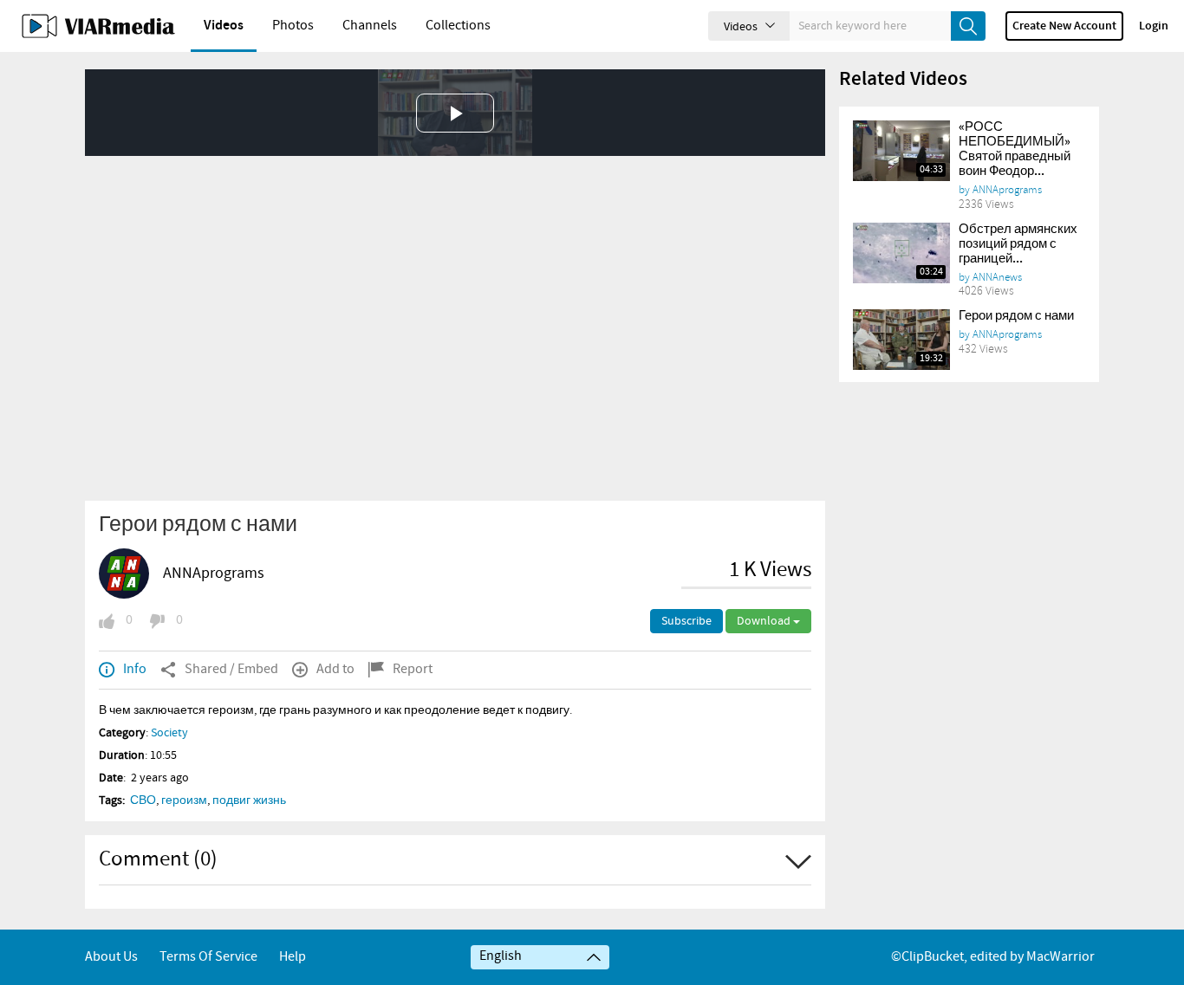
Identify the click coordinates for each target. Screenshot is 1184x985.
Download (765, 621)
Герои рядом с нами (1016, 316)
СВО (143, 800)
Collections (458, 25)
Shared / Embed (231, 669)
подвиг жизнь (249, 800)
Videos (224, 25)
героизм (184, 800)
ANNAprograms (213, 573)
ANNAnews (997, 277)
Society (169, 733)
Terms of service (208, 957)
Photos (293, 25)
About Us (111, 957)
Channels (369, 25)
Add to (335, 669)
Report (413, 669)
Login (1153, 26)
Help (292, 957)
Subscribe (686, 621)
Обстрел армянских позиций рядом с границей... (1018, 244)
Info (134, 669)
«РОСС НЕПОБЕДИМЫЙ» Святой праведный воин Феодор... (1014, 149)
